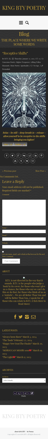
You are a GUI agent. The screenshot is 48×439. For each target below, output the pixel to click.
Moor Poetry (15, 66)
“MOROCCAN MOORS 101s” (17, 350)
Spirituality (25, 66)
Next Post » (40, 171)
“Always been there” (12, 336)
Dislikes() (20, 144)
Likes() (8, 144)
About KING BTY (20, 431)
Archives (5, 377)
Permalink (6, 69)
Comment (5, 194)
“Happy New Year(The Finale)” (17, 343)
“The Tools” (8, 340)
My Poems (30, 431)
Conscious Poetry (8, 62)
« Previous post (9, 171)
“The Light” (9, 357)
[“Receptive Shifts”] (24, 100)
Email (4, 235)
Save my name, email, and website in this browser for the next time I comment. (23, 255)
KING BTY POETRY (24, 7)
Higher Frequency (23, 62)
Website (5, 243)
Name (4, 228)
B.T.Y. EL (8, 59)
